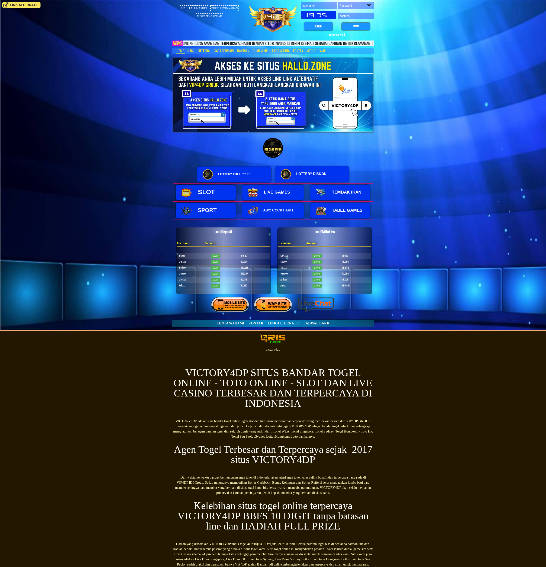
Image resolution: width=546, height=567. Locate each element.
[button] (318, 26)
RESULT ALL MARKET (194, 8)
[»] (21, 5)
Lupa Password (337, 35)
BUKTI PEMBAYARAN (224, 8)
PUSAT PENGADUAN (209, 16)
